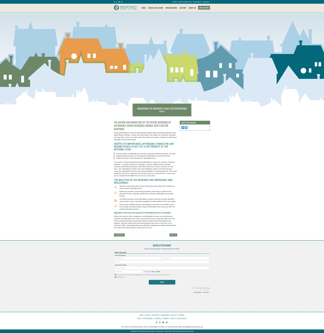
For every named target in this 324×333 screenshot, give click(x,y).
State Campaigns (185, 2)
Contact (206, 2)
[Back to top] (319, 328)
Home (144, 7)
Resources (197, 2)
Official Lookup (181, 318)
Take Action (204, 7)
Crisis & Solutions (155, 7)
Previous (119, 235)
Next (173, 235)
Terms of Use (168, 331)
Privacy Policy (159, 331)
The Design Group (189, 331)
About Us (192, 7)
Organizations (171, 7)
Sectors (183, 7)
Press (175, 2)
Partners (181, 315)
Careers (165, 318)
